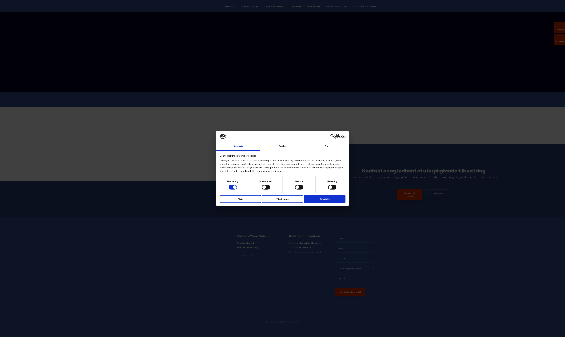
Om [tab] (326, 146)
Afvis (240, 199)
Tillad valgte (282, 199)
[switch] (266, 187)
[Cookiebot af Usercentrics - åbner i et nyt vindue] (332, 136)
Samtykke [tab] (238, 146)
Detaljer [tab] (283, 146)
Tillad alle (325, 199)
